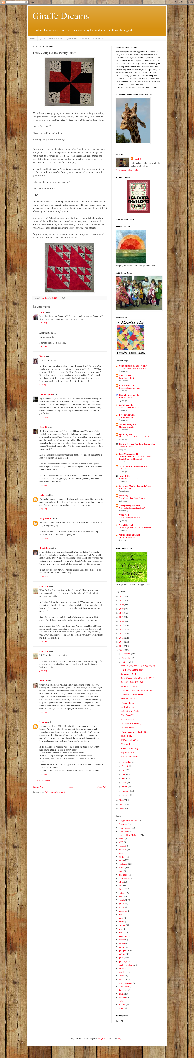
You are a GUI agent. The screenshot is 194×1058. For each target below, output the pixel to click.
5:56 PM (43, 323)
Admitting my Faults (130, 711)
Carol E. (43, 427)
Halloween (123, 831)
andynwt (101, 1038)
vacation (122, 997)
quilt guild (123, 950)
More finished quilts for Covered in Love (135, 436)
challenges (123, 863)
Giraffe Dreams (61, 15)
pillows (122, 943)
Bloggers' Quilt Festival (129, 820)
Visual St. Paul (126, 524)
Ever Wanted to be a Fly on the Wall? (137, 678)
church (121, 867)
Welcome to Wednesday (131, 723)
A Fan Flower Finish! (128, 468)
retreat (121, 968)
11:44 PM (43, 538)
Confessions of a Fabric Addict (133, 365)
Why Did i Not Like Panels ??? (132, 507)
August (125, 765)
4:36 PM (43, 641)
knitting (122, 925)
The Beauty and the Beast (132, 669)
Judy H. (43, 495)
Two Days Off (127, 715)
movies (122, 939)
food (120, 896)
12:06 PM (43, 417)
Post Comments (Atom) (54, 791)
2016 (121, 621)
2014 (121, 629)
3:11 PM (43, 485)
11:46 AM (43, 576)
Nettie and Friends (129, 686)
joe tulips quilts (126, 404)
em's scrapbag (125, 375)
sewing (122, 979)
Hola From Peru (125, 488)
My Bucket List (128, 752)
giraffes (122, 903)
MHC (121, 842)
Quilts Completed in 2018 (51, 38)
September (127, 761)
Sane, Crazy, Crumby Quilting (133, 466)
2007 (121, 804)
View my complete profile (127, 170)
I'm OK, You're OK (129, 756)
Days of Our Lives (129, 698)
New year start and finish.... (130, 407)
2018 (121, 612)
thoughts (122, 990)
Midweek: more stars (127, 537)
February (126, 790)
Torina (42, 312)
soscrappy (123, 495)
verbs (121, 1001)
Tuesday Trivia (127, 702)
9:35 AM (43, 385)
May (124, 778)
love (120, 928)
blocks (121, 856)
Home (32, 38)
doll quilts (123, 874)
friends (122, 899)
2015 (121, 625)
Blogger (120, 1038)
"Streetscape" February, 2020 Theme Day (136, 527)
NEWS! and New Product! (130, 517)
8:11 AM (43, 712)
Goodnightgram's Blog (129, 395)
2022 (121, 596)
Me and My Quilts (127, 424)
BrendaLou (44, 547)
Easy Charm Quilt (126, 378)
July (124, 770)
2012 (121, 637)
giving (121, 907)
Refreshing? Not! (128, 673)
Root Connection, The (129, 453)
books (121, 860)
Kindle (121, 838)
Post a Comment (43, 780)
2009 (121, 650)
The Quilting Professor (129, 505)
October (125, 662)
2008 (121, 800)
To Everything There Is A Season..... (133, 368)
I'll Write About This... (131, 740)
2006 (121, 808)
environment (124, 878)
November (126, 657)
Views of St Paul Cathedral (133, 694)
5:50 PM (43, 508)
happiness (123, 910)
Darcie (42, 356)
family (121, 889)
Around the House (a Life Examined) (137, 690)
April (124, 782)
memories (123, 936)
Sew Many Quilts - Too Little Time (135, 485)
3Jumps (43, 722)
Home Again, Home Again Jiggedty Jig (138, 665)
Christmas (123, 824)
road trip (122, 972)
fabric (121, 881)
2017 (121, 617)
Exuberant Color (127, 385)
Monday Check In (126, 427)
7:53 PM (43, 346)
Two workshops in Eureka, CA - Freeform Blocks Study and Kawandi (136, 457)
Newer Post (38, 786)
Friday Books (124, 827)
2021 (121, 600)
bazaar (121, 853)
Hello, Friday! (127, 735)
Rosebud (122, 845)
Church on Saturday (129, 748)
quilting (122, 954)
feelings (122, 892)
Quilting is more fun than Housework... (137, 444)
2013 (121, 633)
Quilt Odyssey (125, 434)
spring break (124, 986)
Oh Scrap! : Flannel (127, 446)
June (124, 774)
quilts (121, 957)
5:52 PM (43, 774)
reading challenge (126, 964)
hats (120, 914)
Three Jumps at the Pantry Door (135, 731)
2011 (121, 641)
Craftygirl (44, 586)
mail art (122, 932)
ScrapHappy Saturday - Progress (132, 498)
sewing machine (125, 982)
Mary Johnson (46, 518)
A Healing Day (127, 707)
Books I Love (99, 38)
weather (122, 1004)
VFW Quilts (124, 515)
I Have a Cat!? (127, 719)
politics (122, 946)
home (121, 917)
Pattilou (43, 680)
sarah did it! (124, 475)
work (121, 1008)
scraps (121, 975)
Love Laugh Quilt (127, 414)
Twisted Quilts (46, 394)
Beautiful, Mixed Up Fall (132, 682)
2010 (121, 645)
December (126, 653)
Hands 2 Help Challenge (129, 835)
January (125, 794)
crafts (121, 871)
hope (121, 921)
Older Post (101, 786)
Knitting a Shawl (126, 397)
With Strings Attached (129, 534)
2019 (121, 608)
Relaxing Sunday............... (129, 387)
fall (120, 885)
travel (121, 993)
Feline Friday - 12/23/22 (129, 478)
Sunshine (122, 849)
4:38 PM (43, 671)
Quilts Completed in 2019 (78, 38)
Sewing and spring (126, 417)
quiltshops (123, 961)
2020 (121, 604)
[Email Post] (63, 298)
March (125, 786)
